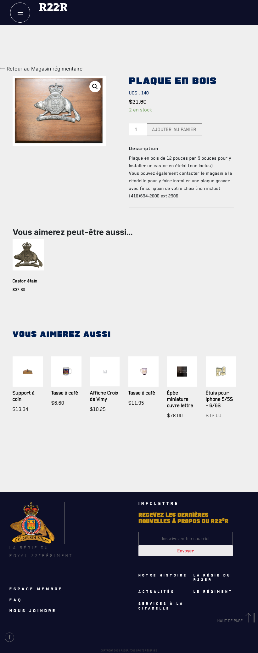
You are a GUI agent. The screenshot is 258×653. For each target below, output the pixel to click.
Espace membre (36, 588)
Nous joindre (33, 610)
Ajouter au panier (174, 129)
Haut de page (230, 620)
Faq (15, 599)
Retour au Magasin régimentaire (43, 68)
